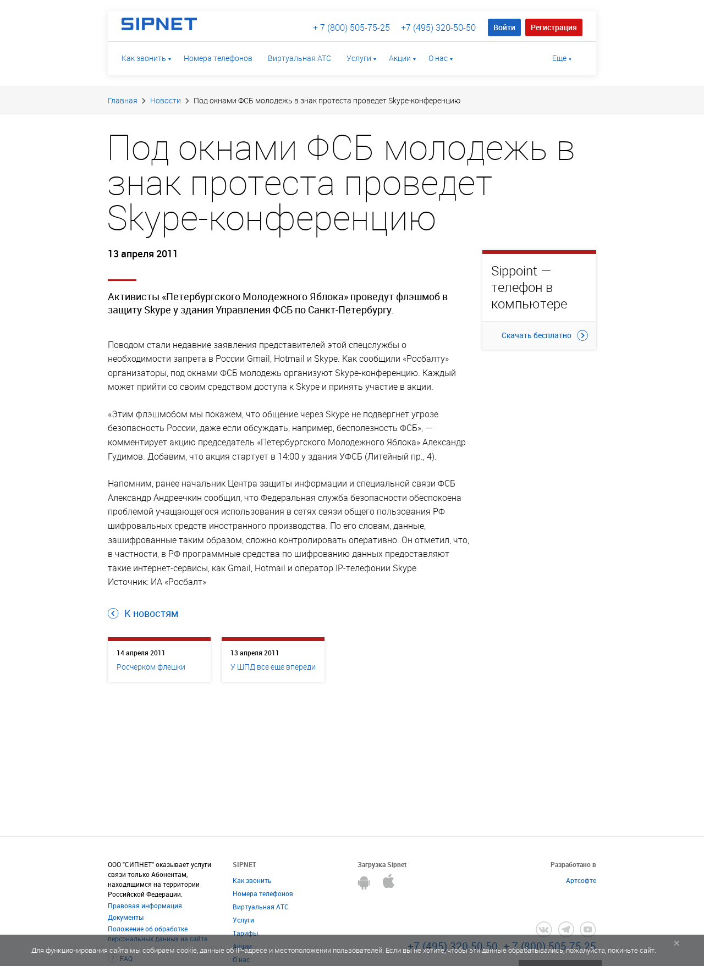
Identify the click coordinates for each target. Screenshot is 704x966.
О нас (438, 58)
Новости (165, 100)
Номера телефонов (218, 58)
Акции (400, 58)
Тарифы (245, 933)
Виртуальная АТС (299, 58)
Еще (559, 58)
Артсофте (581, 880)
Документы (126, 917)
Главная (123, 100)
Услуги (358, 58)
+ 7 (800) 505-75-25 (351, 27)
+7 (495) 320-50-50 (438, 27)
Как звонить (144, 58)
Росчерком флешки (151, 666)
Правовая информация (145, 905)
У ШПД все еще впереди (273, 666)
